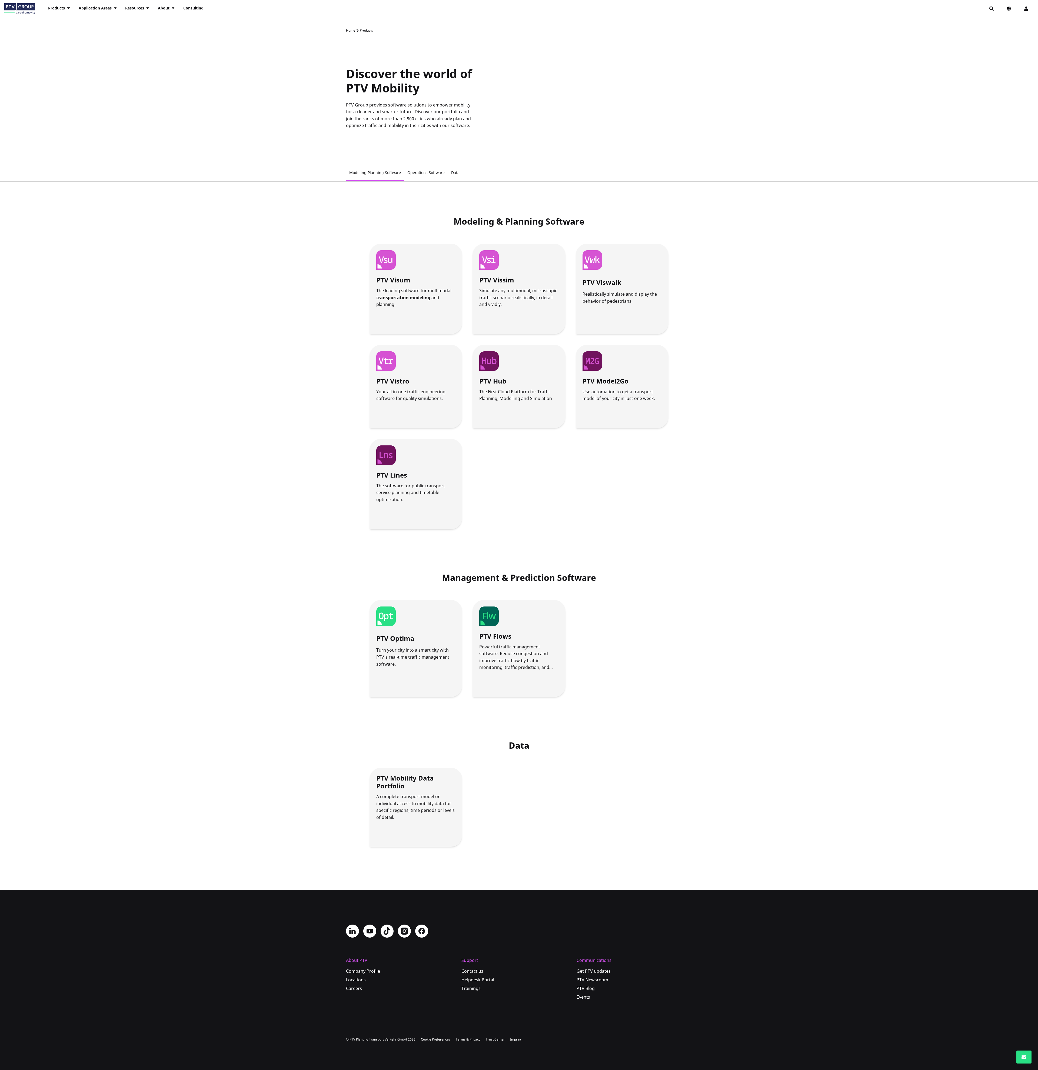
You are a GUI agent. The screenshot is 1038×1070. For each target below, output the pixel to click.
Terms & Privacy (468, 1039)
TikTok (387, 931)
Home (350, 30)
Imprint (515, 1039)
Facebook (421, 931)
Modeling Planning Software (375, 172)
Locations (356, 980)
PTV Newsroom (592, 980)
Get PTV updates (594, 971)
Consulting (193, 8)
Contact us (472, 971)
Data (455, 172)
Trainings (471, 988)
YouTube (369, 931)
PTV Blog (586, 988)
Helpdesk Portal (477, 980)
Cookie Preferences (435, 1039)
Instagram (404, 931)
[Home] (19, 8)
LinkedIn (352, 931)
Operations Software (426, 172)
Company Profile (363, 971)
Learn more (391, 321)
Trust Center (495, 1039)
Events (583, 997)
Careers (354, 988)
